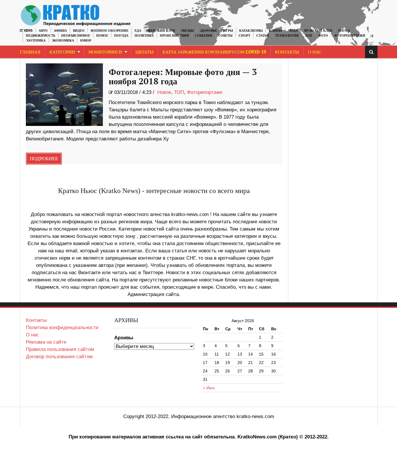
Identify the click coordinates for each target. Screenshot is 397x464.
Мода (293, 31)
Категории (62, 52)
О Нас (314, 52)
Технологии (287, 36)
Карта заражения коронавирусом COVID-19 (214, 52)
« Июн (209, 388)
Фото (323, 36)
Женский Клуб (161, 31)
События (203, 36)
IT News (26, 31)
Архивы (123, 337)
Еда (138, 31)
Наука (344, 31)
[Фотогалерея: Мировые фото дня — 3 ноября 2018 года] (64, 94)
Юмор (85, 40)
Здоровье (208, 31)
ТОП (308, 36)
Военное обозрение (109, 31)
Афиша (60, 31)
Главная (30, 52)
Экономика (63, 40)
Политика (144, 36)
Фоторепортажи (349, 36)
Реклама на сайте (46, 342)
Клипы (275, 31)
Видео (79, 31)
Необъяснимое (75, 36)
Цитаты (144, 52)
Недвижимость (40, 36)
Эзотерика (36, 40)
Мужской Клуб (318, 31)
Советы (225, 36)
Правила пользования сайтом (60, 349)
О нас (32, 335)
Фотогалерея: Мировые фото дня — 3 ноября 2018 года (183, 77)
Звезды (187, 31)
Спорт (244, 36)
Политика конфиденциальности (62, 327)
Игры (228, 31)
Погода (121, 36)
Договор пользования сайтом (59, 356)
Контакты (287, 52)
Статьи (262, 36)
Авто (43, 31)
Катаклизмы (251, 31)
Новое (102, 36)
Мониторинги (105, 52)
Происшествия (174, 36)
